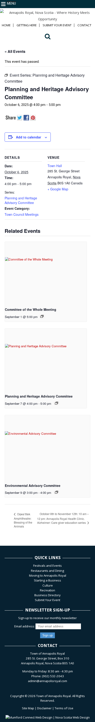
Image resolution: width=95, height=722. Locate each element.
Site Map (28, 708)
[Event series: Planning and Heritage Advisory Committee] (56, 403)
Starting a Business (47, 580)
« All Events (15, 51)
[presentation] (46, 272)
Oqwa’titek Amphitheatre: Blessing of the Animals (23, 520)
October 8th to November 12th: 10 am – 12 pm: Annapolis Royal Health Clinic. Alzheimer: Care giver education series (63, 518)
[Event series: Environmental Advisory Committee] (56, 492)
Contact (84, 25)
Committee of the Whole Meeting (30, 309)
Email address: (25, 626)
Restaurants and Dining (47, 571)
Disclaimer (44, 708)
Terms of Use (64, 708)
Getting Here (27, 25)
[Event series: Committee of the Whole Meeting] (42, 316)
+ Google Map (58, 189)
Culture (47, 585)
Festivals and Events (47, 565)
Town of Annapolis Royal (53, 696)
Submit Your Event (57, 25)
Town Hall (55, 165)
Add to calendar (28, 137)
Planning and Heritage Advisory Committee (21, 200)
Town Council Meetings (22, 214)
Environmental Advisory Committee (32, 485)
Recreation (47, 590)
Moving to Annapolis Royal (47, 575)
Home (6, 25)
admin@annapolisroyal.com (47, 681)
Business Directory (47, 595)
